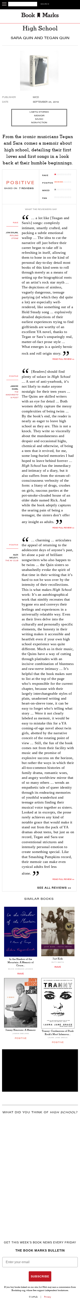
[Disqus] (40, 1171)
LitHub (34, 1296)
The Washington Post (12, 395)
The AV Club (11, 561)
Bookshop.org (18, 1291)
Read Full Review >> (63, 359)
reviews (26, 189)
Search (45, 4)
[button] (40, 1070)
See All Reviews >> (54, 888)
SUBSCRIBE (40, 1276)
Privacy (47, 1296)
